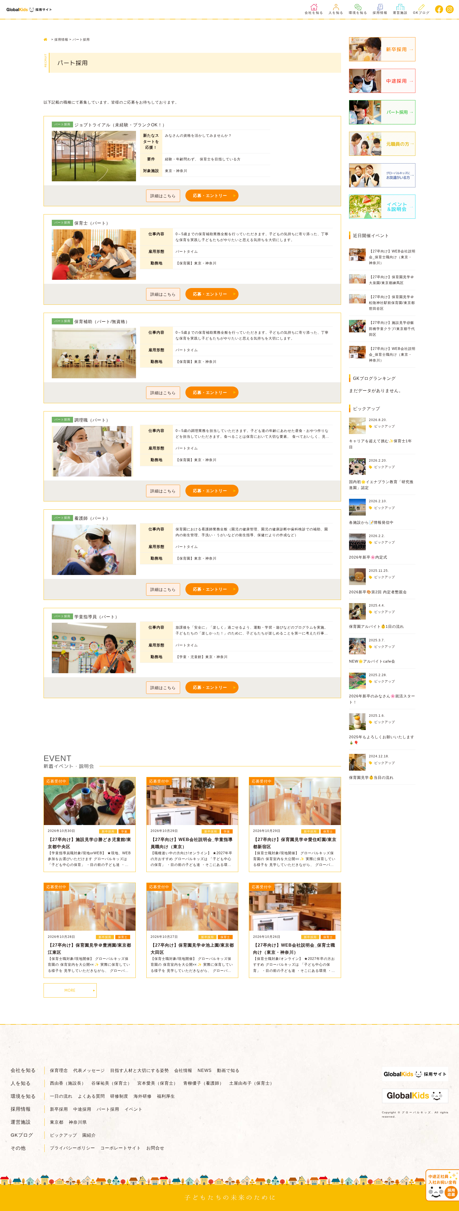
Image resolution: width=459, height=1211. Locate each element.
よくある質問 (91, 1096)
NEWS (205, 1070)
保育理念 (59, 1070)
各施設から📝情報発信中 (371, 522)
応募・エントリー (210, 195)
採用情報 (380, 13)
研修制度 (119, 1096)
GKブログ (421, 13)
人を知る (336, 13)
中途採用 (82, 1109)
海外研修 (143, 1096)
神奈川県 (78, 1122)
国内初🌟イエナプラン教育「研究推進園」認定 (381, 485)
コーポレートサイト (120, 1148)
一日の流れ (61, 1096)
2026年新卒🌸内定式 (368, 557)
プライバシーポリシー (72, 1148)
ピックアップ (384, 426)
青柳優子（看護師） (203, 1083)
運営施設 (400, 13)
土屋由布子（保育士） (251, 1083)
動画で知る (228, 1070)
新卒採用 (59, 1109)
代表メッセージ (89, 1070)
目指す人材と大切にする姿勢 (139, 1070)
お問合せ (155, 1148)
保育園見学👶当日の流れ (371, 777)
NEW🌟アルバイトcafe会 (372, 661)
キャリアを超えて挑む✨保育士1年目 (380, 444)
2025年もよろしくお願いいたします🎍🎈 (381, 740)
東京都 (56, 1122)
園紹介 (89, 1135)
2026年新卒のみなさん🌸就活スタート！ (382, 699)
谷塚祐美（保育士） (111, 1083)
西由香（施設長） (68, 1083)
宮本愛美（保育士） (157, 1083)
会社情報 (183, 1070)
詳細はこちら (163, 196)
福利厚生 (166, 1096)
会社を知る (314, 13)
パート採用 (108, 1109)
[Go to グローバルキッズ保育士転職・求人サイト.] (47, 39)
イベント (134, 1109)
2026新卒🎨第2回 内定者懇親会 (378, 592)
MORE (70, 990)
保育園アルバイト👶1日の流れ (376, 626)
